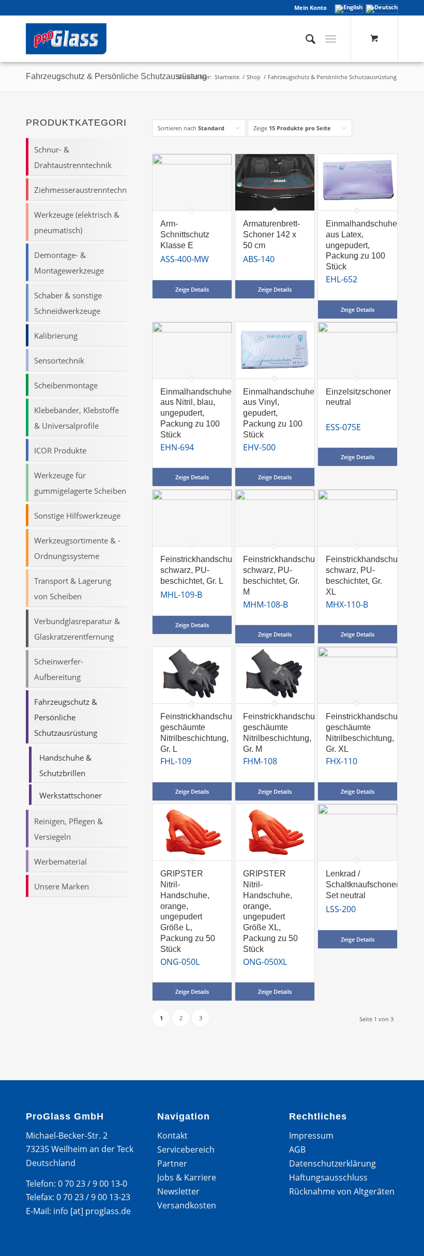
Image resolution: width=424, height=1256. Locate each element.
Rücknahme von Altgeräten (342, 1191)
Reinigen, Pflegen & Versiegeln (68, 829)
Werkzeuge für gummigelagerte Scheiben (80, 483)
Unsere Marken (61, 886)
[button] (23, 1233)
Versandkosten (186, 1205)
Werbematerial (60, 861)
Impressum (311, 1135)
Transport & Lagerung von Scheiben (72, 588)
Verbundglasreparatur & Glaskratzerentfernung (77, 629)
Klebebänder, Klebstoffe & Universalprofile (76, 418)
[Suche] (305, 39)
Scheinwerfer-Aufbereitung (58, 669)
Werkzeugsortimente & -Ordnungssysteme (77, 548)
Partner (172, 1163)
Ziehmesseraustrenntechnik (80, 190)
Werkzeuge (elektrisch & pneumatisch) (76, 222)
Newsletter (178, 1191)
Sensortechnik (59, 360)
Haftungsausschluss (328, 1177)
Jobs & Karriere (186, 1177)
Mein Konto (310, 7)
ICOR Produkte (60, 450)
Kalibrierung (56, 335)
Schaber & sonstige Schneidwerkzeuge (68, 303)
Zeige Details (192, 289)
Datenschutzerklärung (332, 1163)
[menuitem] (308, 7)
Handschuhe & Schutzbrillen (65, 765)
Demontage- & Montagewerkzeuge (69, 263)
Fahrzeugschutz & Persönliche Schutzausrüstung (65, 717)
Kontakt (172, 1135)
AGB (297, 1149)
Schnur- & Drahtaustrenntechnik (73, 157)
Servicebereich (186, 1149)
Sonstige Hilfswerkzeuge (77, 515)
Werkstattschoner (70, 795)
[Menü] (330, 39)
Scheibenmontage (66, 385)
